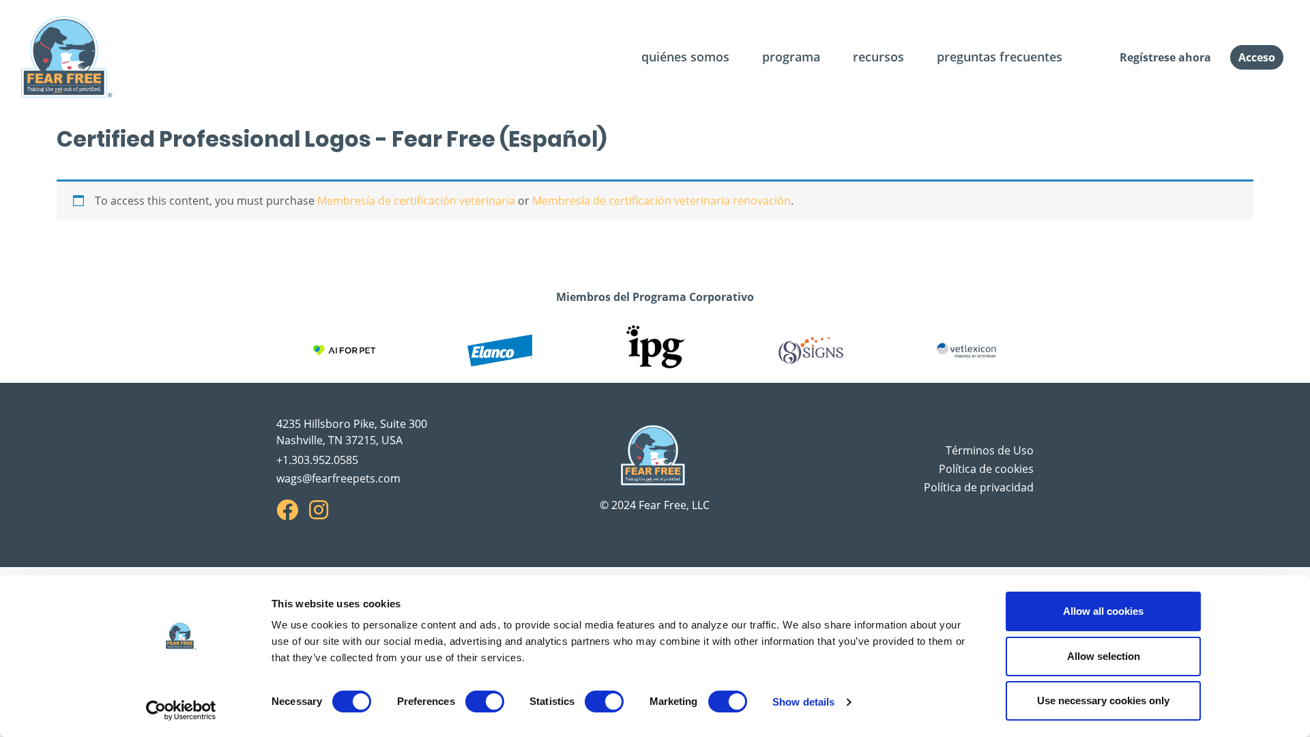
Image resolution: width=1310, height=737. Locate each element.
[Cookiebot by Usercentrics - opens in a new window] (181, 710)
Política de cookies (986, 468)
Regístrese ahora (1165, 57)
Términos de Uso (990, 450)
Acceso (1256, 57)
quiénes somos (685, 56)
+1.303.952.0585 (317, 459)
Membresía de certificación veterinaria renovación (661, 200)
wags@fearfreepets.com (338, 478)
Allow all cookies (1103, 611)
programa (791, 56)
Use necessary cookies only (1103, 700)
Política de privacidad (979, 487)
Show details (803, 702)
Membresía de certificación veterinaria (416, 200)
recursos (878, 56)
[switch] (484, 701)
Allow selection (1103, 656)
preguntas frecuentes (999, 56)
